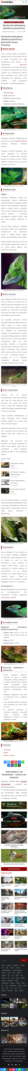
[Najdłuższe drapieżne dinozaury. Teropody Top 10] (23, 1024)
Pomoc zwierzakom (17, 1056)
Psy (2, 985)
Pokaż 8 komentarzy (14, 869)
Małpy (17, 978)
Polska (23, 983)
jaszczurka (23, 64)
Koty (9, 978)
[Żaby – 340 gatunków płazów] (23, 1006)
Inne (12, 975)
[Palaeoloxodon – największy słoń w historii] (7, 892)
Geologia (4, 975)
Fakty (3, 1056)
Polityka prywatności (6, 1058)
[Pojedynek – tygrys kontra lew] (5, 1024)
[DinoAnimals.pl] (7, 2)
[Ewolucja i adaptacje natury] (7, 880)
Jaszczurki (16, 22)
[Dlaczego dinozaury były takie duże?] (21, 892)
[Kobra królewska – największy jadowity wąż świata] (5, 473)
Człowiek (12, 967)
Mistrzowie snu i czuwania (14, 821)
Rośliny (24, 985)
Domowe (4, 972)
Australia (22, 965)
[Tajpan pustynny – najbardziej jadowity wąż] (23, 1000)
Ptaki (7, 985)
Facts (13, 1061)
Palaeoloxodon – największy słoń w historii (5, 899)
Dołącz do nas (15, 1058)
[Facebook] (5, 762)
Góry (9, 975)
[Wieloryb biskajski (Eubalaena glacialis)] (7, 919)
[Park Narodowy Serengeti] (21, 932)
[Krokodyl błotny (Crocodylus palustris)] (5, 1006)
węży (25, 59)
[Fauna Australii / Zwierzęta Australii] (5, 465)
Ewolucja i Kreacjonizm (21, 1053)
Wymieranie (10, 990)
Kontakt (24, 1058)
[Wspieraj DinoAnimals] (14, 805)
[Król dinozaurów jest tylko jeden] (14, 1019)
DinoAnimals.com (19, 1061)
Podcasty (12, 983)
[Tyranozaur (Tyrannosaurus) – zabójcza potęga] (14, 1024)
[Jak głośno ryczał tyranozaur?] (7, 932)
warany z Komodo (10, 597)
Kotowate (4, 978)
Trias (20, 988)
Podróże (18, 983)
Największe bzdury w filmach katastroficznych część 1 (21, 912)
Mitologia (23, 978)
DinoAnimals (7, 1049)
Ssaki (7, 988)
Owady (16, 980)
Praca (20, 1058)
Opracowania (10, 980)
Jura (22, 975)
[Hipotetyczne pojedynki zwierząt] (5, 1019)
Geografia (19, 972)
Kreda (13, 978)
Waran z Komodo (9, 755)
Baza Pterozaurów (6, 1053)
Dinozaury (18, 967)
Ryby (3, 988)
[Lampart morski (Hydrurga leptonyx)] (21, 919)
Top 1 (11, 988)
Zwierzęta (21, 22)
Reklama (24, 1056)
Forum (6, 1056)
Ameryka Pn (16, 965)
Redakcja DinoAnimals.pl (10, 31)
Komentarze (10, 1051)
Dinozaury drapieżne (6, 970)
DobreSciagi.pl (8, 1061)
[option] (14, 820)
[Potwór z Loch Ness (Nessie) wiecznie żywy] (5, 482)
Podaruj (10, 1056)
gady (11, 93)
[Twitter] (8, 762)
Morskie (3, 980)
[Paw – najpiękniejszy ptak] (5, 1000)
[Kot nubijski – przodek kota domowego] (7, 906)
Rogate (19, 985)
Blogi (7, 967)
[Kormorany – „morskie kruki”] (21, 880)
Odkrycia (13, 1053)
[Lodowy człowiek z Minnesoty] (14, 1006)
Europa (9, 972)
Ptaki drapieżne (13, 985)
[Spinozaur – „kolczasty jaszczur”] (23, 1019)
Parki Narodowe (5, 983)
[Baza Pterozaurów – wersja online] (7, 944)
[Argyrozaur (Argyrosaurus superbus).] (14, 1000)
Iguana (6, 752)
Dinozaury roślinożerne (17, 970)
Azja (3, 967)
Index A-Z (5, 1051)
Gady (11, 22)
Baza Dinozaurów (21, 1051)
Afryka (3, 965)
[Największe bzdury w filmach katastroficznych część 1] (21, 906)
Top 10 (16, 988)
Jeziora (17, 975)
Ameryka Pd (6, 22)
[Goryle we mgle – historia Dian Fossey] (5, 491)
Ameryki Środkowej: (20, 141)
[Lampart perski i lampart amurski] (21, 944)
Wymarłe (4, 990)
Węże (16, 990)
